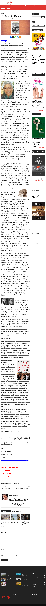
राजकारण (6, 6)
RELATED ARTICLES (6, 511)
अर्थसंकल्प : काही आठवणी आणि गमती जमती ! (23, 489)
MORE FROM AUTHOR (16, 511)
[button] (43, 6)
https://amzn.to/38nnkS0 (38, 110)
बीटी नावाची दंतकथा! (9, 583)
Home (2, 11)
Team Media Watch (5, 18)
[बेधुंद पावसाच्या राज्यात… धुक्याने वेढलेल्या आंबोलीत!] (3, 574)
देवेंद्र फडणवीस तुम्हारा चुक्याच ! (10, 578)
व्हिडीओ (8, 9)
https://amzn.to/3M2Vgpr (37, 180)
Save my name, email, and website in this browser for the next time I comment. (14, 556)
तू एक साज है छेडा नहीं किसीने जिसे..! (7, 488)
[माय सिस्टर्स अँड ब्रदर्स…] (18, 579)
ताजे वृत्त (11, 6)
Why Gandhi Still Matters (16, 483)
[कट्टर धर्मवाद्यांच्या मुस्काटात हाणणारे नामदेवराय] (18, 583)
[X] (13, 37)
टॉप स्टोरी (3, 9)
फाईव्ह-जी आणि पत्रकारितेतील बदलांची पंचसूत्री (26, 574)
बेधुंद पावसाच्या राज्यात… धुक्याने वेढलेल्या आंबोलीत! (10, 574)
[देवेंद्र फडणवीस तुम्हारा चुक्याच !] (3, 579)
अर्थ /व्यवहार (21, 6)
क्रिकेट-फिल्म (34, 6)
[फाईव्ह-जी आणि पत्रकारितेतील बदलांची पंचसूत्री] (18, 574)
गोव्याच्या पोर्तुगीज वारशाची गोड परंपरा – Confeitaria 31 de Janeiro (5, 522)
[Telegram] (18, 37)
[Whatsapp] (15, 37)
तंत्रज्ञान (15, 6)
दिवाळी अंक (27, 6)
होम (2, 6)
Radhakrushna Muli (7, 483)
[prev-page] (1, 527)
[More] (20, 37)
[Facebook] (11, 37)
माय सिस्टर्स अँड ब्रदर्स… (25, 578)
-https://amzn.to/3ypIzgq (38, 146)
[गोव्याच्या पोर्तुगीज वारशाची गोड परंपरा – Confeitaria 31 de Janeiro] (5, 517)
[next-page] (3, 527)
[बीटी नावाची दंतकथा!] (3, 584)
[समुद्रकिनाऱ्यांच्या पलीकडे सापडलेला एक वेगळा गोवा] (15, 517)
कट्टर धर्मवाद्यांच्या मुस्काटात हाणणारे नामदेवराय (25, 583)
